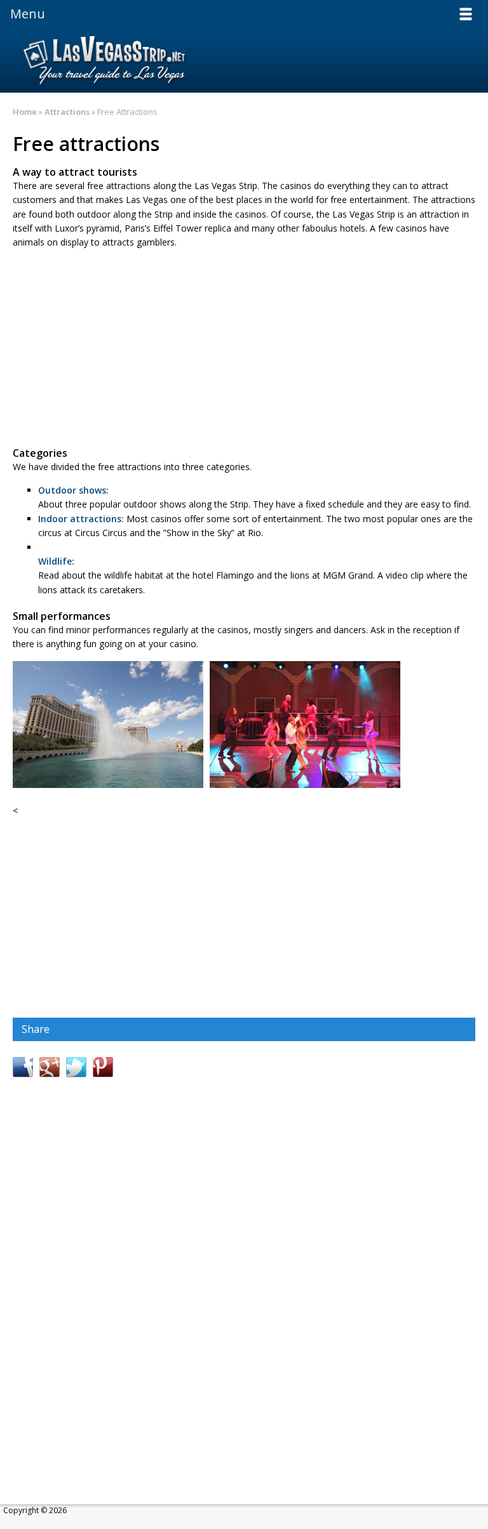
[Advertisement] (244, 348)
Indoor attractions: (81, 519)
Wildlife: (56, 561)
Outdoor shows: (73, 490)
